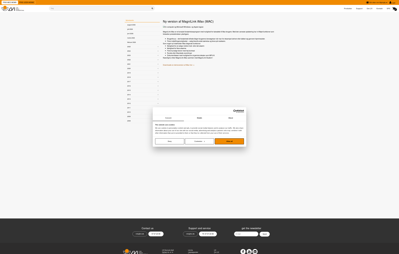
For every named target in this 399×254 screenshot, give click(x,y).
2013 (129, 99)
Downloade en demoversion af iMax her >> (179, 65)
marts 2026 (131, 38)
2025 (129, 47)
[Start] (13, 8)
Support (359, 8)
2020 (129, 68)
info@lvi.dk (140, 234)
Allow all (229, 141)
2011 (129, 108)
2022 (129, 60)
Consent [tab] (168, 118)
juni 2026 (130, 33)
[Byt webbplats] (364, 2)
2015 (129, 90)
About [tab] (230, 118)
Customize (198, 141)
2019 (129, 73)
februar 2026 (131, 42)
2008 (129, 121)
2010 (129, 112)
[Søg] (102, 8)
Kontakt (379, 8)
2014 (129, 95)
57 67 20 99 (156, 234)
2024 (129, 51)
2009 (129, 116)
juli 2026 (130, 29)
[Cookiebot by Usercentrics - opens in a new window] (235, 111)
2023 (129, 55)
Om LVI (369, 8)
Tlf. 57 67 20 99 (208, 234)
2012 (129, 103)
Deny (170, 141)
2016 (129, 86)
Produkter (348, 8)
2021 (129, 64)
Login (393, 3)
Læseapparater (193, 252)
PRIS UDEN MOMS (26, 2)
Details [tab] (199, 118)
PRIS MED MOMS (10, 2)
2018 (129, 77)
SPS (388, 8)
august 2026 (131, 25)
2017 (129, 81)
